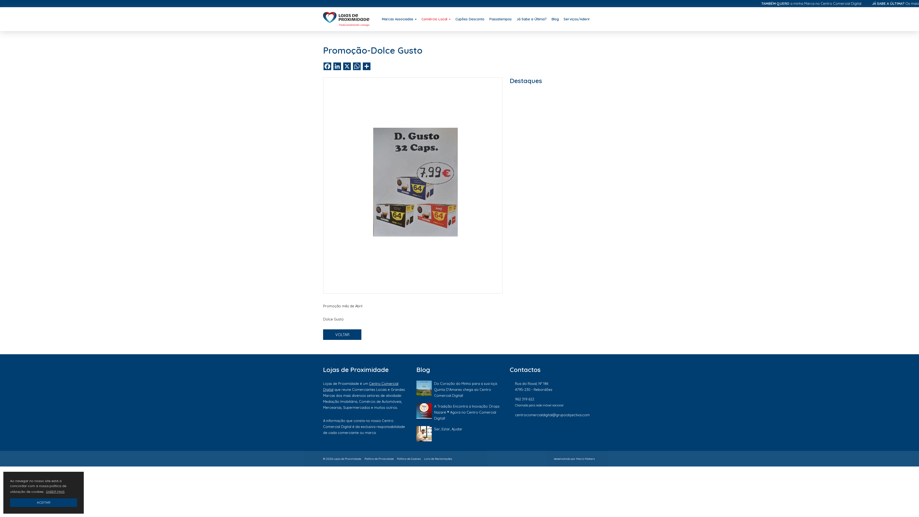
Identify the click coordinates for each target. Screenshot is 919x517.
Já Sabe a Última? (531, 19)
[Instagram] (561, 431)
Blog (555, 19)
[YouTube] (593, 431)
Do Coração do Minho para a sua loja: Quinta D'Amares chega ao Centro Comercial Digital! (466, 389)
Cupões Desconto (469, 19)
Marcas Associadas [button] (398, 19)
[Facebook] (545, 431)
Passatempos (500, 19)
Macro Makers (585, 459)
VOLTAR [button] (342, 334)
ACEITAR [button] (43, 502)
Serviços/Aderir (577, 19)
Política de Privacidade (379, 459)
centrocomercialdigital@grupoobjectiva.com (552, 415)
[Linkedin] (578, 431)
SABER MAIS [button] (55, 491)
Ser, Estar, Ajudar (448, 429)
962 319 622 (524, 399)
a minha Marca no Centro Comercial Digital (794, 3)
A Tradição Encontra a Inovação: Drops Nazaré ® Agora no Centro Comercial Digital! (466, 412)
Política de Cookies (409, 459)
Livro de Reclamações (438, 459)
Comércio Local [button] (434, 19)
